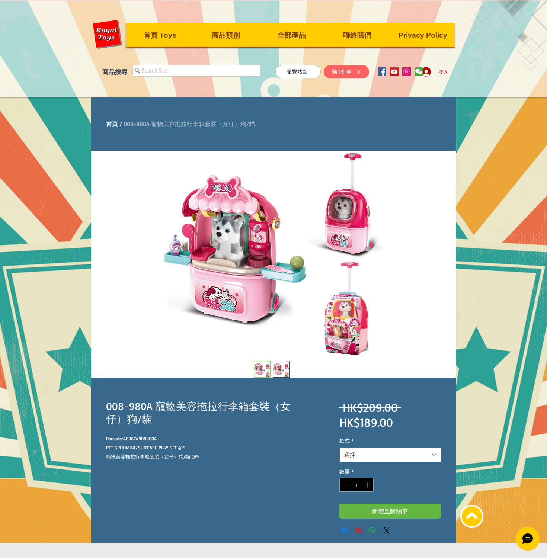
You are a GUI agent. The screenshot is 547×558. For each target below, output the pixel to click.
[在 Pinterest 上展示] (358, 530)
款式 (346, 440)
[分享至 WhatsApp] (372, 530)
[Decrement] (345, 484)
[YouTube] (394, 71)
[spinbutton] (356, 484)
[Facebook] (382, 71)
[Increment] (367, 484)
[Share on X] (386, 530)
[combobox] (390, 455)
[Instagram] (406, 71)
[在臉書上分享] (344, 530)
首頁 (112, 124)
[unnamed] (419, 71)
